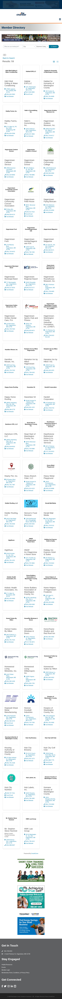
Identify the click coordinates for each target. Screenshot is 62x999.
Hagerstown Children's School (29, 162)
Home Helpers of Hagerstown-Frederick (50, 590)
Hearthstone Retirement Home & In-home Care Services (49, 438)
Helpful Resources (7, 964)
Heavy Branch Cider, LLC (30, 477)
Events (4, 967)
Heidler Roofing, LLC (11, 514)
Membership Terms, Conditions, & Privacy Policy (15, 972)
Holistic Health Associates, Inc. (11, 589)
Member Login (6, 970)
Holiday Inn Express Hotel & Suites (50, 552)
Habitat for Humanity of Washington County (49, 84)
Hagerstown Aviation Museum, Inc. (49, 123)
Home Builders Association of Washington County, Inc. (30, 591)
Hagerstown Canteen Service (10, 162)
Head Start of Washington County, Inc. (30, 436)
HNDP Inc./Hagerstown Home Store (30, 552)
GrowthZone (34, 853)
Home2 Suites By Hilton (11, 630)
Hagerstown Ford (10, 240)
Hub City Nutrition (8, 788)
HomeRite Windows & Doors (29, 631)
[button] (54, 61)
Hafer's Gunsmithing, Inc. (29, 123)
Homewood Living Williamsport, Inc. (29, 669)
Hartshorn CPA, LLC (11, 435)
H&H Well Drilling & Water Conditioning (11, 83)
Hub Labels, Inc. (29, 788)
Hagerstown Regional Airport (31, 278)
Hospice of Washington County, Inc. (49, 710)
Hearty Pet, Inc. (11, 476)
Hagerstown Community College (49, 162)
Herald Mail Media (48, 514)
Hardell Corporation (49, 398)
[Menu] (60, 19)
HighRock (9, 550)
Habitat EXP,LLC (28, 82)
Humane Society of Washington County (49, 790)
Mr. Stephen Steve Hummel (11, 830)
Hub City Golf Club (49, 749)
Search (54, 46)
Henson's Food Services (30, 514)
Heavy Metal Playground (49, 477)
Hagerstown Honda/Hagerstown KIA (30, 241)
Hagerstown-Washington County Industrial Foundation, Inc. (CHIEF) (49, 321)
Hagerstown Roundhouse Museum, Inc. (49, 279)
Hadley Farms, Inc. (11, 122)
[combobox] (29, 46)
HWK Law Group (28, 830)
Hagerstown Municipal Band (11, 278)
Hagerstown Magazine (49, 240)
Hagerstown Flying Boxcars (50, 200)
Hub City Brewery (27, 749)
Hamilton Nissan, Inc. (10, 360)
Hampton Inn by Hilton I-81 (50, 360)
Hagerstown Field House (29, 200)
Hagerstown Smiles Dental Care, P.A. (10, 318)
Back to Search (9, 58)
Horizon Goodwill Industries (28, 710)
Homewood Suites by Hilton (50, 667)
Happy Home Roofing (10, 398)
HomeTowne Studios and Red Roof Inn (49, 631)
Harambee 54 (30, 397)
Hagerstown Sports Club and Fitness (31, 318)
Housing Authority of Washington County (10, 751)
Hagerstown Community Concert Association (10, 202)
